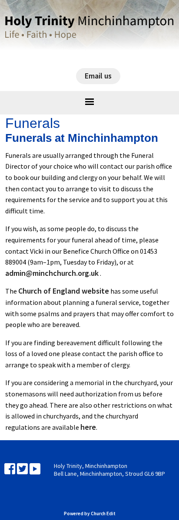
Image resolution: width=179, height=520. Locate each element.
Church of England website (63, 291)
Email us (98, 76)
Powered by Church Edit (90, 513)
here (88, 427)
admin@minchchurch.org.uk (52, 273)
